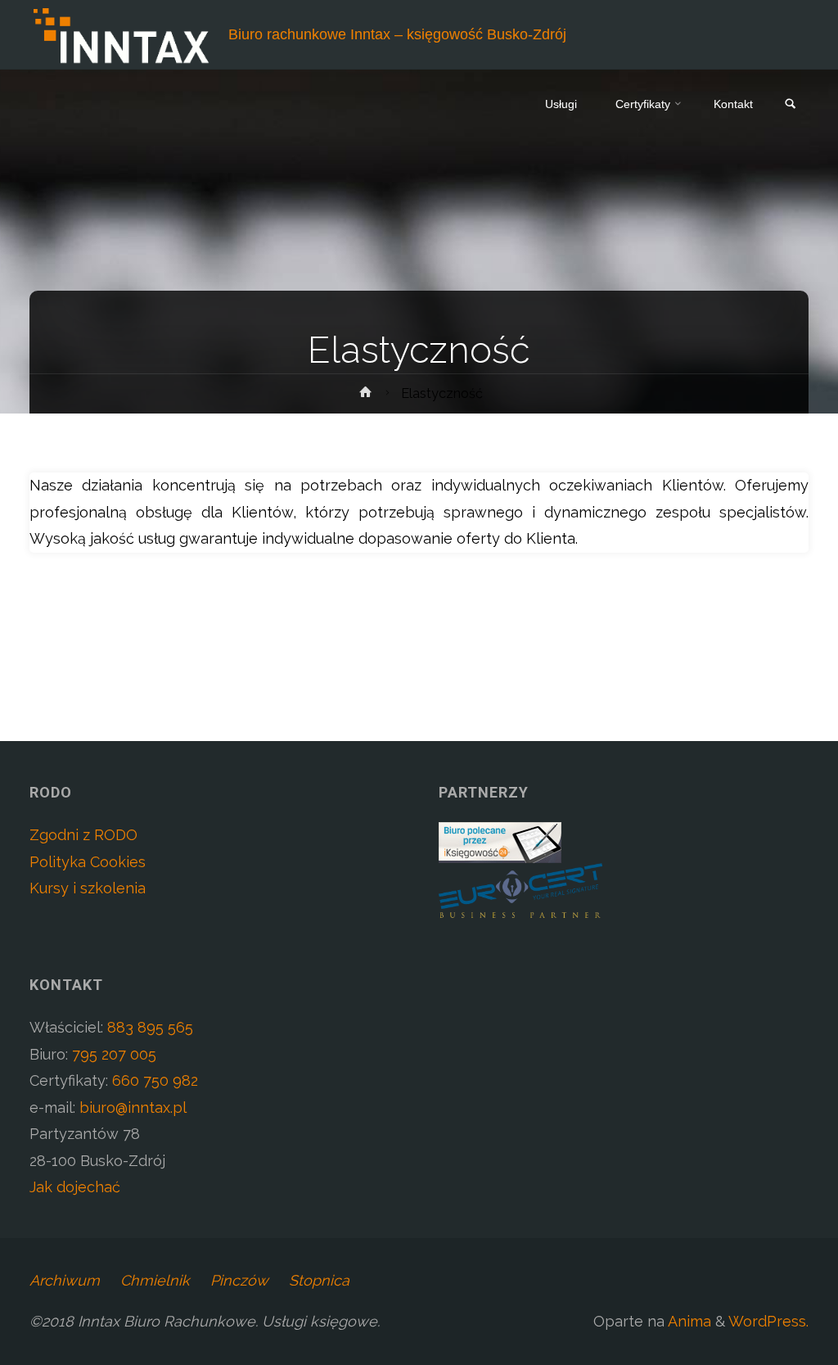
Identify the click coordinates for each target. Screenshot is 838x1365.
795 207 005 (114, 1054)
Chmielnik (155, 1280)
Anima (688, 1321)
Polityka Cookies (87, 861)
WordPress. (768, 1321)
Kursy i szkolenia (87, 888)
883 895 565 (150, 1027)
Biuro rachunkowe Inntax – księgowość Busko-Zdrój (397, 34)
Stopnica (319, 1280)
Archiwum (64, 1280)
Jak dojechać (74, 1187)
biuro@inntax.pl (133, 1107)
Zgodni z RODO (83, 834)
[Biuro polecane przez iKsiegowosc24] (500, 841)
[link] (789, 105)
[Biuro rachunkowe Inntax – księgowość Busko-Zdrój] (121, 34)
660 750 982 (155, 1080)
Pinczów (239, 1280)
